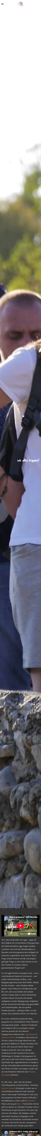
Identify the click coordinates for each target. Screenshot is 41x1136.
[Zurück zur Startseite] (20, 4)
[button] (2, 4)
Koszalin (30, 1101)
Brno (19, 1104)
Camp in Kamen (8, 1088)
